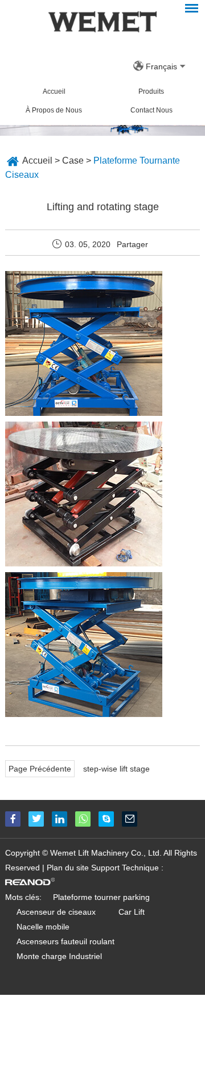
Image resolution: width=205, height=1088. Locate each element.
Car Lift (131, 911)
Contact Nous (151, 110)
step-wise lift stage (116, 768)
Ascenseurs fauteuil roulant (65, 941)
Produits (151, 91)
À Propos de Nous (54, 110)
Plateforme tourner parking (101, 897)
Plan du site (68, 867)
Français (161, 66)
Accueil (54, 91)
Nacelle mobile (43, 926)
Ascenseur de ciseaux (56, 911)
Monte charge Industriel (59, 956)
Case (73, 160)
